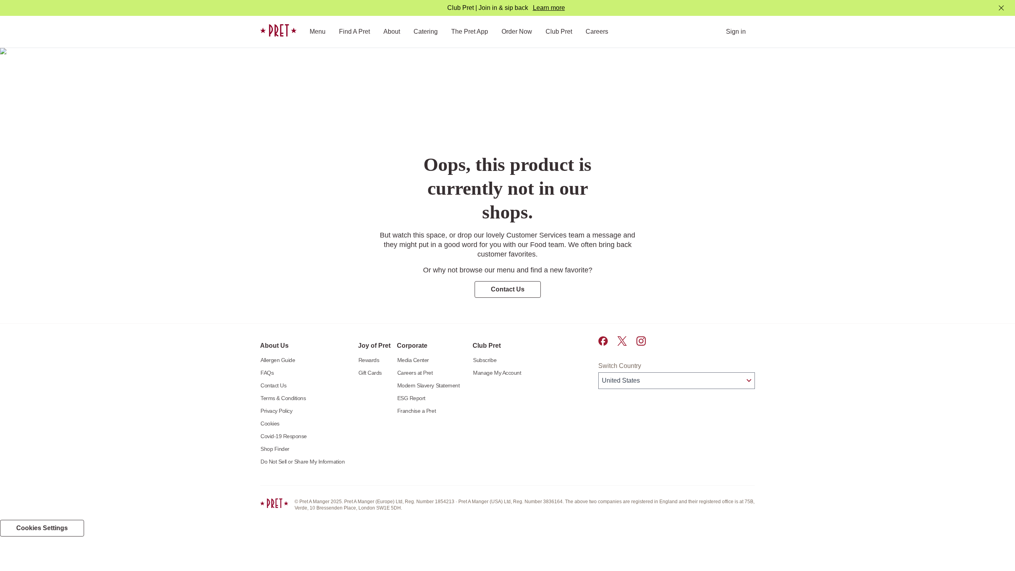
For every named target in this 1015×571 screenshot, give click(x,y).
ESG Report (411, 398)
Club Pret (559, 31)
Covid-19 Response (283, 436)
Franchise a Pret (416, 411)
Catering (426, 31)
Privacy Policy (276, 411)
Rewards (368, 360)
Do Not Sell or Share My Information (302, 461)
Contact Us (273, 385)
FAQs (267, 373)
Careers (597, 31)
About (391, 31)
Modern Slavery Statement (428, 385)
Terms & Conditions (283, 398)
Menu (318, 31)
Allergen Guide (277, 360)
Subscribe (484, 360)
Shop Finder (274, 449)
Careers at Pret (415, 373)
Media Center (413, 360)
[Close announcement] (1001, 8)
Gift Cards (370, 373)
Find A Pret (354, 31)
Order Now (517, 31)
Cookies (270, 423)
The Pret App (469, 31)
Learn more (549, 7)
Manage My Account (497, 373)
